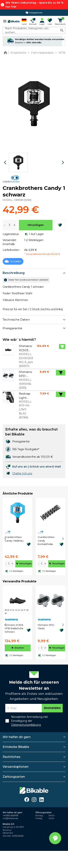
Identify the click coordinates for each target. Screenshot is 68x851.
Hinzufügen (36, 225)
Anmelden (52, 708)
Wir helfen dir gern (17, 737)
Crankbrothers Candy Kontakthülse (46, 541)
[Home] (6, 52)
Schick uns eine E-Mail (45, 466)
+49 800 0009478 (10, 815)
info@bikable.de (10, 818)
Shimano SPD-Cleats (46, 627)
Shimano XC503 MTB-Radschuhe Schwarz (14, 628)
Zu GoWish (15, 261)
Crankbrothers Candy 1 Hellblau (14, 539)
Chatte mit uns (22, 473)
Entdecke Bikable (16, 747)
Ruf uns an (19, 466)
